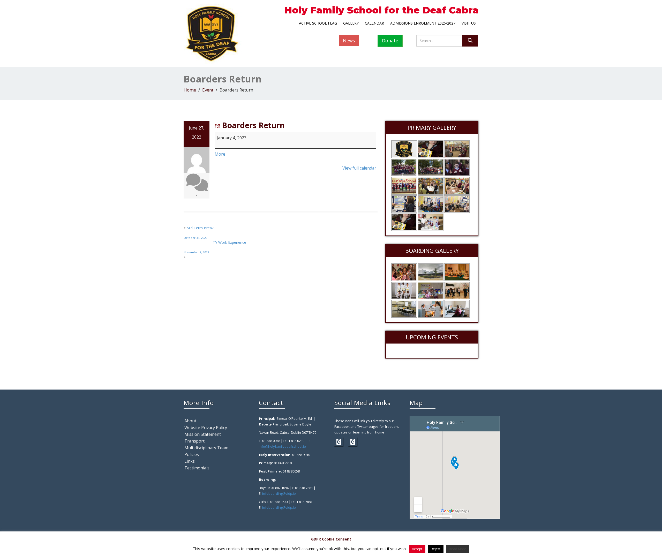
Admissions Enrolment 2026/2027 (422, 23)
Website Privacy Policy (205, 427)
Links (189, 461)
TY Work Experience (215, 247)
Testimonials (196, 468)
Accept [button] (417, 548)
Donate (390, 40)
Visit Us (469, 23)
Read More (457, 548)
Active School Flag (318, 23)
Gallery (351, 23)
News (349, 40)
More (220, 154)
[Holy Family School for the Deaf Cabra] (213, 32)
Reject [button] (435, 548)
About (190, 421)
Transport (194, 441)
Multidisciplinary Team (206, 448)
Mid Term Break (199, 232)
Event (207, 90)
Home (190, 90)
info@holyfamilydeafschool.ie (282, 446)
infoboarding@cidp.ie (279, 493)
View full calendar (359, 168)
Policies (191, 454)
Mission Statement (202, 434)
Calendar (374, 23)
